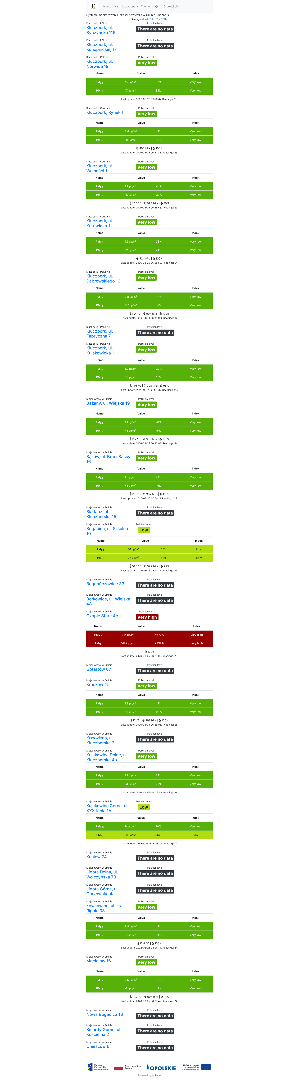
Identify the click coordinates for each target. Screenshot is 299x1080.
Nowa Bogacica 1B (104, 1014)
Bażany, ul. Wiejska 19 (108, 403)
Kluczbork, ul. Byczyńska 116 (100, 30)
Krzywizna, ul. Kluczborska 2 (100, 740)
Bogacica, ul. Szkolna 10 (107, 531)
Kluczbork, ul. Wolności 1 (99, 168)
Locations (129, 6)
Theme (146, 6)
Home (107, 6)
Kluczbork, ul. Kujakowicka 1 (100, 350)
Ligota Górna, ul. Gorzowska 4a (102, 891)
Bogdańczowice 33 (105, 583)
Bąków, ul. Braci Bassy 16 (108, 459)
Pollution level (154, 23)
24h (164, 19)
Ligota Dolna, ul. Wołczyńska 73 (102, 874)
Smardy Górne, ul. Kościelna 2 (103, 1032)
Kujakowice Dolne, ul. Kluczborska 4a (107, 757)
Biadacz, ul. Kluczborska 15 (101, 514)
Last (145, 19)
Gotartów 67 (98, 669)
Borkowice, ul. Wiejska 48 (108, 601)
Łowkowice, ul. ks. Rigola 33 (104, 908)
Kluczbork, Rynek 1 (104, 112)
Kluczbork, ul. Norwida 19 (99, 64)
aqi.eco (156, 1075)
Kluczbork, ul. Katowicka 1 (99, 223)
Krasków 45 (98, 684)
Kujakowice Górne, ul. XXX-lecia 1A (107, 808)
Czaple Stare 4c (102, 615)
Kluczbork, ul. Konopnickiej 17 (101, 47)
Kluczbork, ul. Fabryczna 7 (99, 334)
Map (117, 6)
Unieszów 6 (97, 1046)
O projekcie (171, 6)
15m (152, 19)
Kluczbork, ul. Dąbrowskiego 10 (103, 279)
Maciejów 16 (98, 960)
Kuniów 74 (96, 856)
